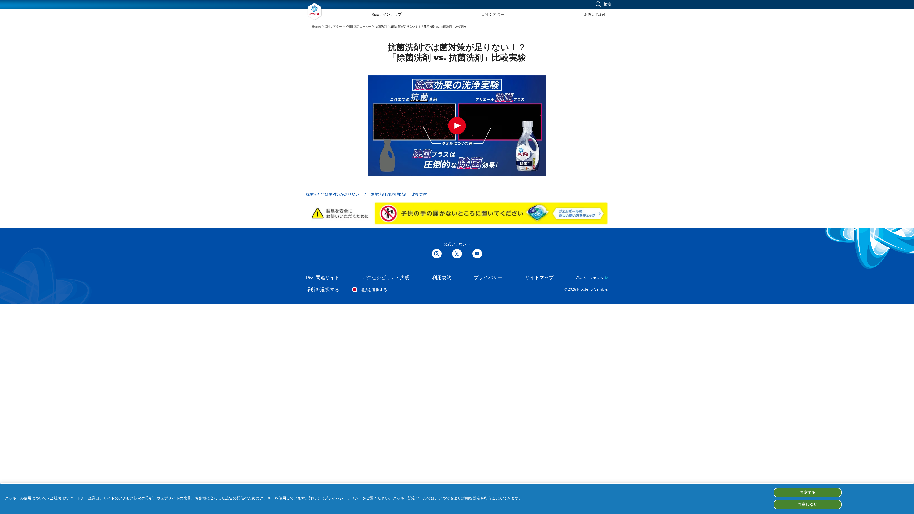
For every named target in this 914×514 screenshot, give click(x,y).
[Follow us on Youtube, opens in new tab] (477, 254)
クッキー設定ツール (410, 498)
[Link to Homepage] (315, 11)
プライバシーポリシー (343, 498)
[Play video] (457, 125)
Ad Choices (589, 277)
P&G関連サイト (322, 277)
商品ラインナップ (386, 14)
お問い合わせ (595, 14)
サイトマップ (539, 277)
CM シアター (493, 14)
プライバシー (488, 277)
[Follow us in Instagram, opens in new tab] (437, 254)
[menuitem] (318, 26)
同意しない (808, 504)
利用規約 (441, 277)
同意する (808, 492)
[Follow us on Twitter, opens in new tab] (457, 254)
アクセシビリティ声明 (386, 277)
